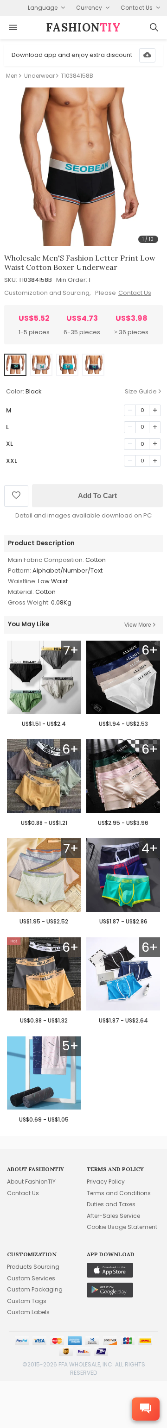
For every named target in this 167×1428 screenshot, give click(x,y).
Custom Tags (26, 1301)
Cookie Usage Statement (122, 1227)
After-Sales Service (113, 1216)
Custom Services (31, 1278)
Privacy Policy (106, 1181)
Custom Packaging (35, 1289)
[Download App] (147, 55)
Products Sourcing (33, 1267)
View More (137, 625)
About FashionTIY (31, 1181)
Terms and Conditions (119, 1193)
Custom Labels (28, 1312)
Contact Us (134, 292)
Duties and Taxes (111, 1204)
